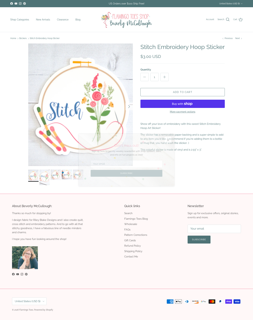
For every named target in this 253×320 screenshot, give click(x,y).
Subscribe (126, 175)
